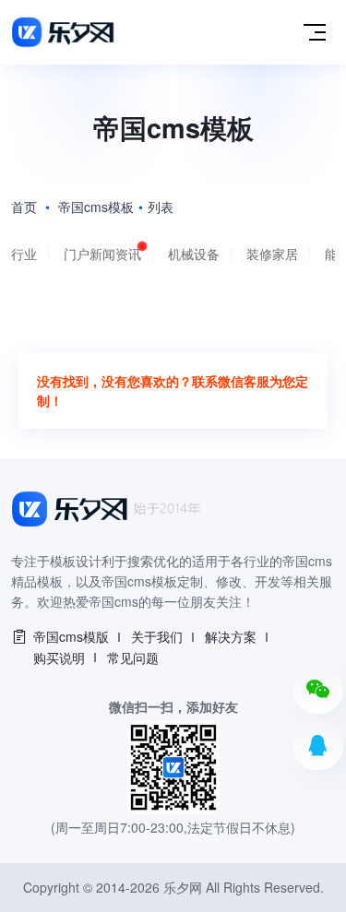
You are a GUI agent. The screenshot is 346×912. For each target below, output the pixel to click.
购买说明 (59, 657)
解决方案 (231, 636)
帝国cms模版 (71, 636)
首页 (24, 206)
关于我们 (157, 636)
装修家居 (272, 253)
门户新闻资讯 (102, 253)
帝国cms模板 (96, 206)
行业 (24, 253)
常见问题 (133, 657)
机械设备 (194, 253)
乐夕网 (182, 887)
